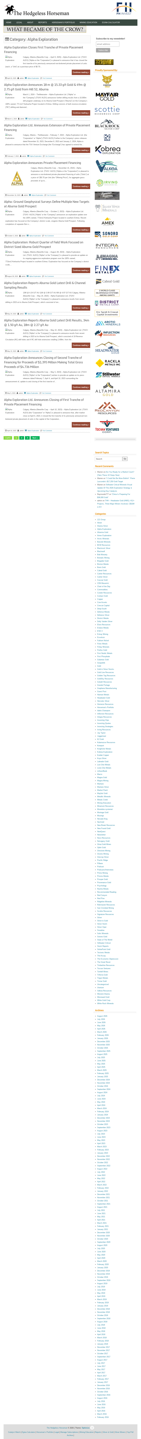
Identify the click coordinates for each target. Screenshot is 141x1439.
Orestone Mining (103, 851)
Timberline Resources (106, 965)
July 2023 (101, 1134)
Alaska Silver (102, 526)
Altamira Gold (102, 532)
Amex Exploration (104, 535)
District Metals (103, 618)
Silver (99, 917)
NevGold (100, 822)
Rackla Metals (103, 889)
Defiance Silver (103, 615)
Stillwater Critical (104, 943)
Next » (35, 438)
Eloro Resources (103, 625)
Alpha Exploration (33, 78)
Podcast (100, 867)
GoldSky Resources (105, 679)
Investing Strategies (105, 726)
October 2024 (102, 1086)
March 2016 (102, 1414)
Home (8, 22)
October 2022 (102, 1162)
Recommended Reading (106, 892)
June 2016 (101, 1404)
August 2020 (102, 1245)
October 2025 (102, 1048)
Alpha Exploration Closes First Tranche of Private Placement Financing (43, 49)
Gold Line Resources (105, 672)
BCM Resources (103, 545)
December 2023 (103, 1118)
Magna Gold (102, 777)
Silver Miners (120, 1432)
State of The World (104, 940)
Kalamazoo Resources (106, 742)
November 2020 (103, 1236)
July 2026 (101, 1019)
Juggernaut (101, 736)
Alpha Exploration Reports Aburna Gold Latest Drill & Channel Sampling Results (45, 285)
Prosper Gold (102, 879)
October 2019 (102, 1277)
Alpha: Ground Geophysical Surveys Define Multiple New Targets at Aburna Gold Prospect (46, 204)
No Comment (47, 78)
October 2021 (102, 1201)
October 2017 (102, 1353)
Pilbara (100, 863)
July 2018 (101, 1325)
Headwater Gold (103, 698)
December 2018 (103, 1309)
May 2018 (101, 1331)
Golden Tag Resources (106, 676)
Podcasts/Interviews (105, 870)
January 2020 (102, 1268)
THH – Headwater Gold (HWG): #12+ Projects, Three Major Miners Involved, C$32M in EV (115, 504)
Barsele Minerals (104, 542)
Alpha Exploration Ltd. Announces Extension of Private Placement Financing (47, 127)
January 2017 (102, 1382)
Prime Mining (102, 873)
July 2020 (101, 1248)
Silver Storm (102, 924)
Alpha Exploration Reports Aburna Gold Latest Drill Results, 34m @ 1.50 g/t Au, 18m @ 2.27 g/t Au (46, 322)
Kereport (100, 746)
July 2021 (101, 1210)
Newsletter (101, 835)
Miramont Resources (105, 806)
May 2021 (101, 1217)
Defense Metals (103, 612)
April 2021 (101, 1220)
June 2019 (101, 1290)
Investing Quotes (104, 723)
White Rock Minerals (105, 1003)
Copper (100, 599)
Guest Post (101, 691)
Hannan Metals (103, 695)
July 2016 (101, 1401)
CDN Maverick (103, 583)
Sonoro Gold (102, 937)
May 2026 (101, 1026)
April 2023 (101, 1143)
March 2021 (102, 1223)
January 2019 (102, 1306)
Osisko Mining (103, 854)
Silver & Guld (102, 921)
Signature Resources (105, 914)
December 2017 (103, 1347)
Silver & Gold (108, 1432)
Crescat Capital (103, 605)
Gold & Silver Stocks (105, 669)
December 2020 (103, 1233)
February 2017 (103, 1379)
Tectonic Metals (103, 952)
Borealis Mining (103, 558)
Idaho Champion (103, 711)
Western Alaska (103, 994)
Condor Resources (104, 593)
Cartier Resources (104, 574)
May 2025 (101, 1064)
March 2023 (102, 1147)
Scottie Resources (104, 911)
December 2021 (103, 1194)
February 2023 (103, 1150)
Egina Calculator (111, 22)
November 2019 (103, 1274)
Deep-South (102, 609)
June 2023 (101, 1137)
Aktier (99, 523)
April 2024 (101, 1105)
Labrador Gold (102, 761)
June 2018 (101, 1328)
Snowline (100, 930)
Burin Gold (101, 567)
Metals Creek (102, 800)
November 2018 (103, 1312)
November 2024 (103, 1083)
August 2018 (102, 1322)
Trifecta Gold (102, 975)
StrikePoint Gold (103, 949)
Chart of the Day (103, 586)
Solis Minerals (103, 933)
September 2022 (103, 1166)
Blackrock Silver (103, 548)
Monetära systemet (105, 809)
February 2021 (103, 1226)
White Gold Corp (103, 1000)
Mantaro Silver (103, 787)
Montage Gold (102, 812)
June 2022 (101, 1175)
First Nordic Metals (104, 653)
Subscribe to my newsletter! (110, 39)
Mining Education (88, 22)
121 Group (101, 520)
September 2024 (103, 1089)
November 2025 (103, 1045)
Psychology (102, 886)
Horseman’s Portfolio (44, 1432)
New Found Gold (103, 828)
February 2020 (103, 1264)
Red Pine (101, 898)
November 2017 (103, 1350)
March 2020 (102, 1261)
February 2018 (103, 1341)
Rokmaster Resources (106, 905)
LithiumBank (102, 771)
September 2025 (103, 1051)
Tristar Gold (102, 981)
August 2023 (102, 1131)
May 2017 (101, 1369)
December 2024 (103, 1080)
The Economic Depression (107, 959)
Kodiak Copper (103, 755)
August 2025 (102, 1054)
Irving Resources (104, 730)
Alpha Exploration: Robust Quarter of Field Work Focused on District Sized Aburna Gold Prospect (43, 244)
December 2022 (103, 1156)
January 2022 (102, 1191)
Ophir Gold (101, 847)
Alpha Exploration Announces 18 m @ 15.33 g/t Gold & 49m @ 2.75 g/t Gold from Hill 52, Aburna (45, 87)
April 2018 (101, 1334)
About (30, 22)
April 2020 (101, 1258)
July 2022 (101, 1172)
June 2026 (101, 1022)
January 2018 (102, 1344)
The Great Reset (103, 962)
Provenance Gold (104, 882)
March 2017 (102, 1376)
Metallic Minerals (104, 796)
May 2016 (101, 1408)
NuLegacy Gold (103, 841)
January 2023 (102, 1153)
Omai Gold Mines (104, 844)
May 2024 (101, 1102)
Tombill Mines (102, 972)
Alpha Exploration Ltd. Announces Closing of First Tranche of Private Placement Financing (44, 402)
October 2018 (102, 1315)
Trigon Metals (102, 978)
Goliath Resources (104, 682)
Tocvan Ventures (104, 968)
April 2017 (101, 1373)
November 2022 (103, 1159)
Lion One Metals (103, 765)
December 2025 (103, 1041)
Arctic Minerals (103, 539)
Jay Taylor (101, 733)
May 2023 (101, 1140)
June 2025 (101, 1061)
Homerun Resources (105, 704)
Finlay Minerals (103, 647)
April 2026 (101, 1029)
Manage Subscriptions (69, 1432)
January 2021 (102, 1229)
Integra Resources (104, 717)
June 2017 (101, 1366)
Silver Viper (101, 927)
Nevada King (102, 819)
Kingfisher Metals (104, 749)
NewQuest (101, 832)
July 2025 (101, 1057)
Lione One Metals (104, 768)
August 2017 (102, 1360)
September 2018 (103, 1318)
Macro (99, 774)
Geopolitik (101, 663)
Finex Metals (102, 644)
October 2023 (102, 1124)
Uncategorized (103, 984)
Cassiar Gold (102, 580)
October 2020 (102, 1239)
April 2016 (101, 1411)
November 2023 (103, 1121)
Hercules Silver (103, 701)
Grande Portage (103, 685)
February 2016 (103, 1417)
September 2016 (103, 1395)
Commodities (102, 590)
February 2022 (103, 1188)
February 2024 (103, 1112)
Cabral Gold (102, 570)
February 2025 (103, 1073)
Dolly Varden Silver (104, 621)
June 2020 (101, 1252)
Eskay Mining (102, 634)
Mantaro (100, 784)
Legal (19, 22)
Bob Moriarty (102, 555)
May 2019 (101, 1293)
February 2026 (103, 1035)
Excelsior (101, 637)
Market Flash (102, 790)
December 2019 (103, 1271)
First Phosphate (103, 656)
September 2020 (103, 1242)
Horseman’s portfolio (63, 22)
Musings (100, 816)
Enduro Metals (103, 628)
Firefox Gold (102, 650)
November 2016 (103, 1389)
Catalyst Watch (14, 1432)
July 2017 (101, 1363)
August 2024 (102, 1092)
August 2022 (102, 1169)
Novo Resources (103, 838)
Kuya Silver (101, 758)
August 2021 (102, 1207)
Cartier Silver (102, 577)
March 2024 (102, 1108)
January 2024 (102, 1115)
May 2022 (101, 1178)
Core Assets (102, 602)
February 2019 (103, 1303)
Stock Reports (103, 946)
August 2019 (102, 1283)
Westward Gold (103, 997)
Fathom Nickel (103, 640)
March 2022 (102, 1185)
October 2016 (102, 1392)
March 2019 (102, 1299)
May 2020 (101, 1255)
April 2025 (101, 1067)
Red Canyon (102, 895)
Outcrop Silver (103, 857)
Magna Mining (102, 781)
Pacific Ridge (102, 860)
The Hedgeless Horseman (57, 1428)
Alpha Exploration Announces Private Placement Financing (42, 162)
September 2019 (103, 1280)
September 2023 (103, 1127)
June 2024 (101, 1099)
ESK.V (100, 631)
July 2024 (101, 1096)
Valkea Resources (104, 991)
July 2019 (101, 1287)
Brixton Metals (103, 564)
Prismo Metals (103, 876)
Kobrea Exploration (104, 752)
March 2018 (102, 1338)
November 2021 (103, 1197)
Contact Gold (102, 596)
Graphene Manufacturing (107, 688)
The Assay (101, 956)
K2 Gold (100, 739)
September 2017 (103, 1357)
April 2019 (101, 1296)
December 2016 (103, 1385)
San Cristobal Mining (105, 908)
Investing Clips (103, 720)
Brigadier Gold (103, 561)
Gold (99, 666)
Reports (42, 22)
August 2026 (102, 1016)
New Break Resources (106, 825)
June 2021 (101, 1213)
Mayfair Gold (102, 793)
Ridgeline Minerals (104, 902)
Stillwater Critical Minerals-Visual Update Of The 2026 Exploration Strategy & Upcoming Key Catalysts (114, 488)
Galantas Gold (103, 660)
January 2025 (102, 1077)
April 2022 (101, 1182)
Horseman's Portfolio (105, 707)
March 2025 (102, 1070)
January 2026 (102, 1038)
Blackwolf (101, 551)
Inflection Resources (105, 714)
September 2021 (103, 1204)
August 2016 (102, 1398)
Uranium (100, 988)
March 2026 (102, 1032)
